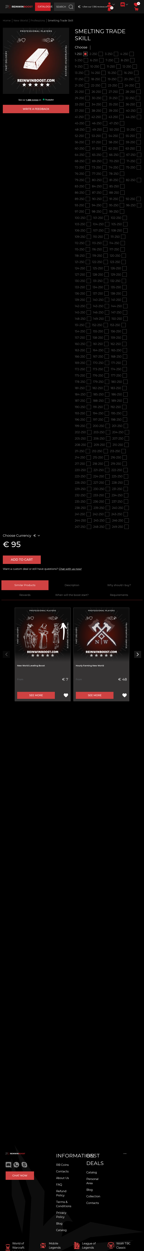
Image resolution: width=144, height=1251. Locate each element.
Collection (93, 1196)
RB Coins (62, 1165)
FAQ (59, 1184)
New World (21, 20)
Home (7, 20)
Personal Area (92, 1181)
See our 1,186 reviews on (94, 6)
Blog (59, 1223)
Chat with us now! (70, 569)
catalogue (44, 6)
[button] (109, 9)
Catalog (61, 1230)
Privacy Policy (61, 1215)
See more (36, 695)
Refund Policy (61, 1193)
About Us (62, 1178)
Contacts (62, 1171)
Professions (38, 20)
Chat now (19, 1175)
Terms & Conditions (63, 1204)
